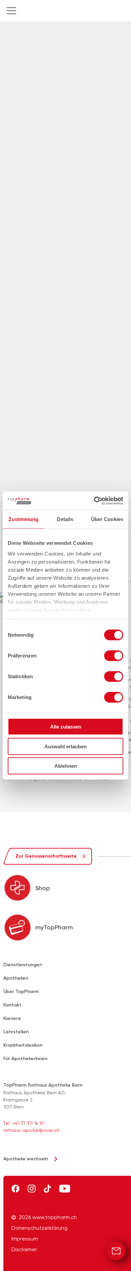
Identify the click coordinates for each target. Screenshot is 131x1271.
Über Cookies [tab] (107, 519)
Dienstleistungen (22, 965)
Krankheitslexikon (22, 1045)
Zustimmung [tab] (23, 519)
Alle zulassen (65, 727)
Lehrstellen (16, 1032)
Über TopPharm (21, 991)
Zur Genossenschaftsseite (46, 856)
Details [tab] (65, 519)
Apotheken (15, 978)
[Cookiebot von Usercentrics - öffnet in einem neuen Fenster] (94, 500)
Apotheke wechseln (25, 1159)
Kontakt (12, 1005)
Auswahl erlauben (65, 746)
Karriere (12, 1018)
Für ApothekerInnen (25, 1058)
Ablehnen (65, 766)
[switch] (113, 655)
